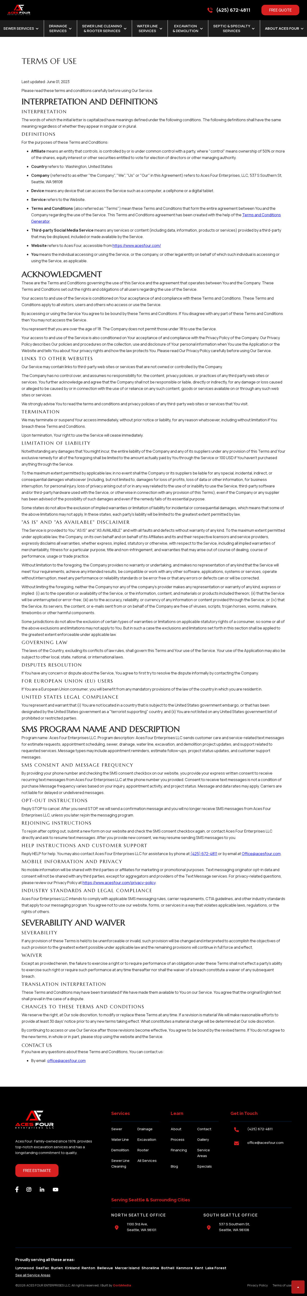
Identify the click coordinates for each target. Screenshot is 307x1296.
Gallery (203, 1139)
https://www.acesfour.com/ (136, 245)
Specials (204, 1166)
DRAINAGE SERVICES (58, 28)
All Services (147, 1160)
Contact (204, 1128)
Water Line (120, 1139)
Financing (179, 1150)
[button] (60, 28)
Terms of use (282, 1285)
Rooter (143, 1150)
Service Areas (203, 1153)
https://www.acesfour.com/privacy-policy (119, 882)
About (176, 1128)
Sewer (116, 1128)
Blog (174, 1166)
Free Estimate (37, 1170)
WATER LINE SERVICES (147, 28)
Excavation (146, 1139)
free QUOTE (280, 10)
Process (177, 1139)
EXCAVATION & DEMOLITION (185, 28)
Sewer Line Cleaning (120, 1163)
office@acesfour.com (66, 1060)
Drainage (145, 1128)
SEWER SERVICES (18, 28)
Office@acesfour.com (261, 853)
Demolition (120, 1150)
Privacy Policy (257, 1285)
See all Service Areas (32, 1275)
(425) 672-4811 (203, 853)
